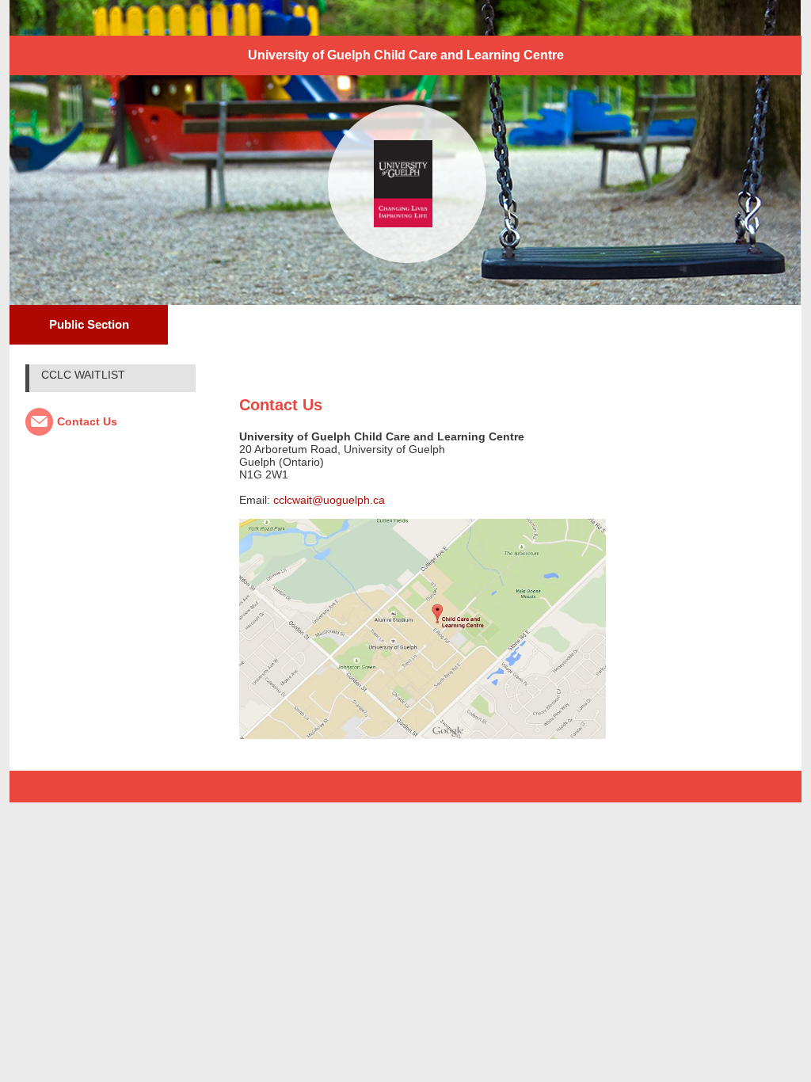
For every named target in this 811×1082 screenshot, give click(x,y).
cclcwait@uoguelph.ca (329, 499)
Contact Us (87, 421)
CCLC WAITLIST (83, 374)
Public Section (89, 324)
